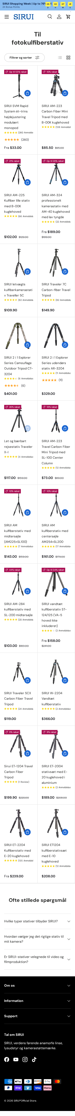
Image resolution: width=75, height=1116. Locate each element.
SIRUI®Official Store (25, 1100)
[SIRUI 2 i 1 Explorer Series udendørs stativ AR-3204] (56, 335)
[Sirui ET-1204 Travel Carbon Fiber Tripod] (18, 744)
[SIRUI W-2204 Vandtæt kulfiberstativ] (56, 671)
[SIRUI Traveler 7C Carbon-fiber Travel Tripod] (56, 262)
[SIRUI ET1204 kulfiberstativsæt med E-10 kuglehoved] (56, 823)
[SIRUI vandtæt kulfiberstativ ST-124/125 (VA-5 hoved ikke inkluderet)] (56, 582)
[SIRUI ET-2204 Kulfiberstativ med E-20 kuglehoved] (18, 823)
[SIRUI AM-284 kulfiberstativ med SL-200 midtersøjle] (18, 582)
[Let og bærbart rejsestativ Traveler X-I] (18, 419)
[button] (68, 16)
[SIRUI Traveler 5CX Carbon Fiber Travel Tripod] (18, 671)
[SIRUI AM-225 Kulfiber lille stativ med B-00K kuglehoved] (18, 173)
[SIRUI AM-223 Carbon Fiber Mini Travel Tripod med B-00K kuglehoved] (56, 84)
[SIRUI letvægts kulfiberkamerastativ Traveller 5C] (18, 262)
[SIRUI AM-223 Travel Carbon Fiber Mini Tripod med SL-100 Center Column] (56, 419)
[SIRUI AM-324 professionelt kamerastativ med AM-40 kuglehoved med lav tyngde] (56, 173)
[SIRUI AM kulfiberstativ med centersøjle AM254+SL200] (56, 503)
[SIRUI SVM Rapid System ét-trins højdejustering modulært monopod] (18, 84)
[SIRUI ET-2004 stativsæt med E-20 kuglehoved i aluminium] (56, 744)
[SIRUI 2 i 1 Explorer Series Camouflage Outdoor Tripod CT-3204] (18, 335)
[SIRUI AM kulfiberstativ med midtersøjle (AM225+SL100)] (18, 503)
